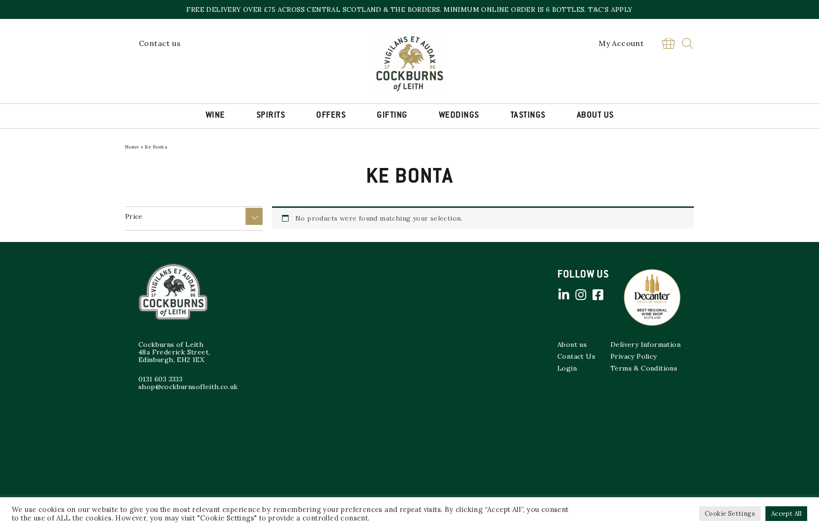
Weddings (459, 116)
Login (567, 368)
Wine (215, 116)
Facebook (598, 294)
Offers (331, 116)
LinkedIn (563, 294)
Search (687, 43)
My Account (621, 43)
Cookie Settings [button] (730, 514)
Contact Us (576, 356)
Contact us (160, 43)
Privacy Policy (633, 356)
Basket (668, 43)
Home (132, 147)
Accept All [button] (786, 514)
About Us (595, 116)
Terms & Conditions (643, 368)
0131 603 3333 (160, 379)
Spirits (270, 116)
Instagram (580, 294)
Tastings (528, 116)
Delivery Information (645, 344)
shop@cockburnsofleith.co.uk (188, 386)
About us (572, 344)
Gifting (392, 116)
